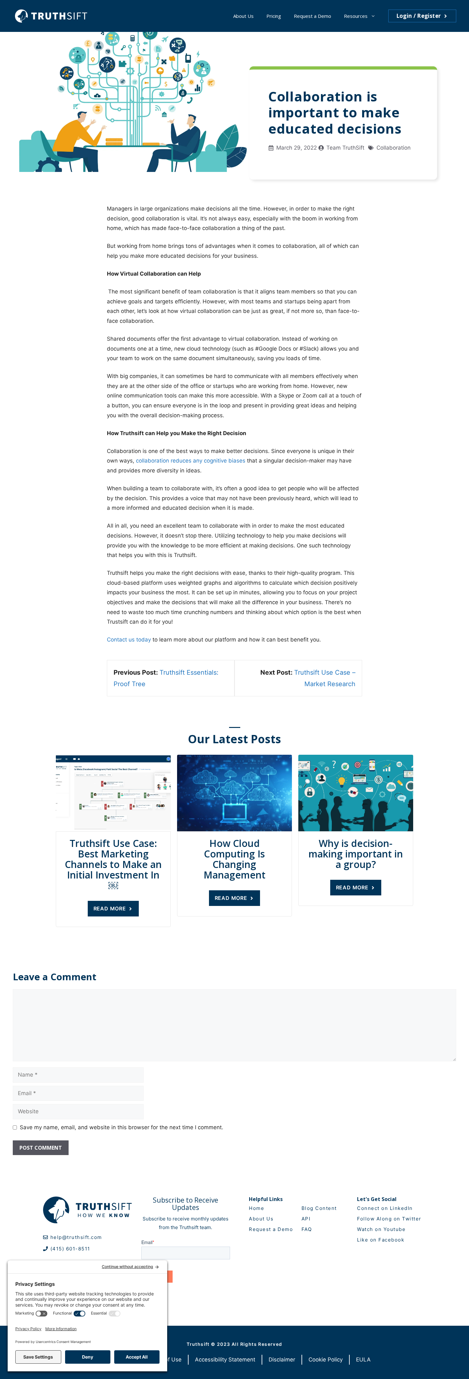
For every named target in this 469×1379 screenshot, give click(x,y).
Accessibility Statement (225, 1359)
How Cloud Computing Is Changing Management (234, 859)
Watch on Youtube (381, 1229)
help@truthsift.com (76, 1237)
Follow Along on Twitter (389, 1219)
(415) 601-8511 (70, 1249)
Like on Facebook (380, 1240)
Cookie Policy (326, 1359)
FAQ (307, 1229)
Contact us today (129, 639)
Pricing (273, 16)
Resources (356, 16)
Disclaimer (282, 1359)
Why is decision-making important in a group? (356, 854)
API (306, 1219)
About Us (243, 16)
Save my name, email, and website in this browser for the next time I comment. (121, 1127)
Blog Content (319, 1208)
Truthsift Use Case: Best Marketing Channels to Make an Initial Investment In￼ (113, 864)
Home (256, 1208)
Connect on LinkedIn (385, 1208)
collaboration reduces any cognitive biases (190, 460)
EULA (363, 1359)
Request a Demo (312, 16)
